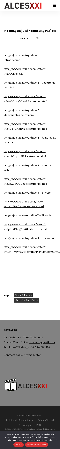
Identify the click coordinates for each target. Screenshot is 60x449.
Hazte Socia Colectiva (29, 415)
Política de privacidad (37, 444)
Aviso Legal (25, 425)
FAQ (38, 425)
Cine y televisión (23, 295)
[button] (54, 5)
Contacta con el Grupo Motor (22, 355)
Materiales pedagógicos (26, 300)
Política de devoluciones (19, 420)
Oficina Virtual (46, 420)
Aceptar (18, 444)
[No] (56, 439)
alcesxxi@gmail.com (42, 342)
